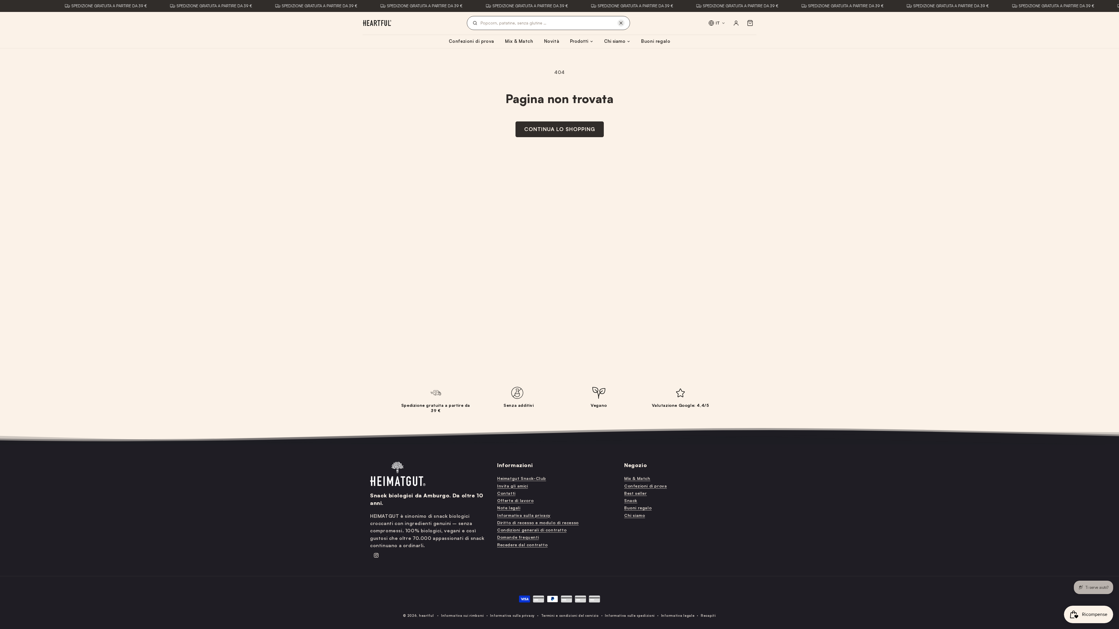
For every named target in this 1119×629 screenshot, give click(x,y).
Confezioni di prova (471, 41)
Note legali (508, 507)
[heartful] (377, 23)
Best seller (635, 493)
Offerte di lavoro (515, 500)
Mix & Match (519, 41)
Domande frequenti (518, 537)
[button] (750, 23)
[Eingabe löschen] (620, 23)
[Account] (736, 23)
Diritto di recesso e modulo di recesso (538, 522)
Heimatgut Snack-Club (521, 478)
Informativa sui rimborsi (462, 616)
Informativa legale (678, 616)
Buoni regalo (655, 41)
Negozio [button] (635, 465)
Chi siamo (614, 41)
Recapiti (708, 616)
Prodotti (579, 41)
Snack (630, 500)
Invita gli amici (512, 485)
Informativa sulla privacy (523, 515)
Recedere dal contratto (522, 544)
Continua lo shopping (559, 129)
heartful (426, 616)
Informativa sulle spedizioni (630, 616)
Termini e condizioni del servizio (570, 616)
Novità (552, 41)
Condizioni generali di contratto (531, 529)
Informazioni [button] (515, 465)
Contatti (506, 493)
